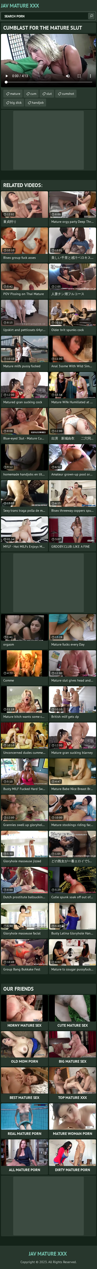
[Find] (91, 16)
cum (33, 94)
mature (15, 94)
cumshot (68, 94)
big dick (16, 102)
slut (49, 94)
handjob (38, 102)
